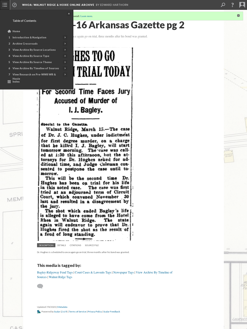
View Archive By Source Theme (32, 62)
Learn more (86, 16)
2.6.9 (64, 311)
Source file (92, 245)
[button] (232, 5)
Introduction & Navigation (29, 37)
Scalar (57, 311)
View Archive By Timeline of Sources (36, 68)
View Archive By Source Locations (34, 49)
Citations (75, 245)
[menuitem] (5, 5)
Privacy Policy (95, 311)
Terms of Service (77, 311)
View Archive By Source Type (31, 55)
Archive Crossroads (25, 43)
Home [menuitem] (16, 31)
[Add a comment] (42, 286)
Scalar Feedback (111, 311)
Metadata (62, 306)
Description (46, 245)
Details (61, 245)
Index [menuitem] (16, 81)
